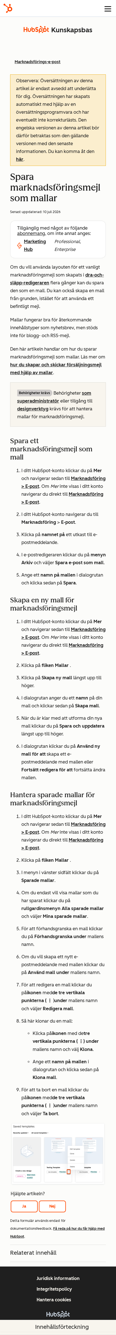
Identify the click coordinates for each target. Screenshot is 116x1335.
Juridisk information (58, 1278)
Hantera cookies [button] (54, 1299)
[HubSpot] (7, 8)
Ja (24, 1206)
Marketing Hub (35, 245)
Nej (52, 1206)
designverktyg (32, 409)
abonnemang (31, 233)
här (19, 159)
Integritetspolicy (54, 1289)
